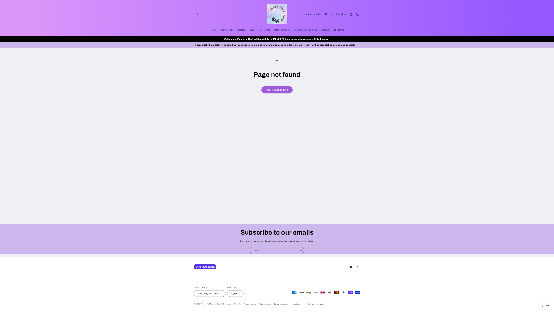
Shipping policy (298, 304)
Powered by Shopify (232, 304)
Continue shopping (277, 90)
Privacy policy (250, 304)
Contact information (316, 304)
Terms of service (281, 304)
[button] (197, 14)
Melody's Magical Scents (212, 304)
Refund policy (265, 304)
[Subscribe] (300, 250)
